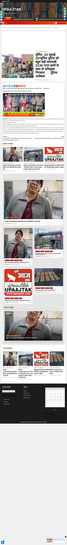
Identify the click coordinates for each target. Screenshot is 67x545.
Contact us (6, 401)
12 (52, 397)
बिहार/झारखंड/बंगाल (41, 51)
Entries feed (26, 393)
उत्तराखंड (7, 163)
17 (46, 400)
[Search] (54, 23)
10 (46, 397)
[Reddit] (19, 85)
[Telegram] (9, 85)
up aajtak (54, 169)
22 (60, 400)
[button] (6, 23)
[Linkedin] (14, 85)
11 (49, 397)
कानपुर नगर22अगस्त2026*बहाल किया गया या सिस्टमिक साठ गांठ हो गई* (12, 167)
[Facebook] (4, 85)
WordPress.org (27, 397)
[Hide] (0, 24)
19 (52, 400)
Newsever (37, 422)
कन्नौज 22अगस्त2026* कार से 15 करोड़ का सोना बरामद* (56, 371)
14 (57, 397)
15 (60, 397)
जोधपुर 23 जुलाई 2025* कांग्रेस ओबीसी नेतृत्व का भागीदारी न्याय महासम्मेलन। (49, 137)
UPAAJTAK (11, 9)
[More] (24, 85)
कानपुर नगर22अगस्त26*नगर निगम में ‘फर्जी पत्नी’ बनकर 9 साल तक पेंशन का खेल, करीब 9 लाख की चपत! (39, 19)
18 (49, 400)
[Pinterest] (17, 85)
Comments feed (27, 395)
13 (55, 397)
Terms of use (6, 399)
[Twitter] (12, 85)
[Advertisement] (33, 41)
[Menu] (6, 23)
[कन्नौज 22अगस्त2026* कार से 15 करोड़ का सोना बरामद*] (57, 358)
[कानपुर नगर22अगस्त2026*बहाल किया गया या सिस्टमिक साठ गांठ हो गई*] (13, 154)
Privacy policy (6, 403)
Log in (25, 390)
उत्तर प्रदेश (36, 51)
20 (55, 400)
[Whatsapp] (7, 85)
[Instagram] (22, 85)
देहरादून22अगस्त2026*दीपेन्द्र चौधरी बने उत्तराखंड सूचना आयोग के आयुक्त (22, 337)
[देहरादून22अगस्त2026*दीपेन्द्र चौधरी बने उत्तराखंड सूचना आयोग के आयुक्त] (54, 154)
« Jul (54, 409)
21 (57, 400)
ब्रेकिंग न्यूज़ (45, 51)
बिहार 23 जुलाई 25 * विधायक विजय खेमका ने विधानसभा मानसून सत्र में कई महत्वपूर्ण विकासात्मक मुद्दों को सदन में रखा (17, 138)
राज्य (47, 51)
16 (63, 397)
